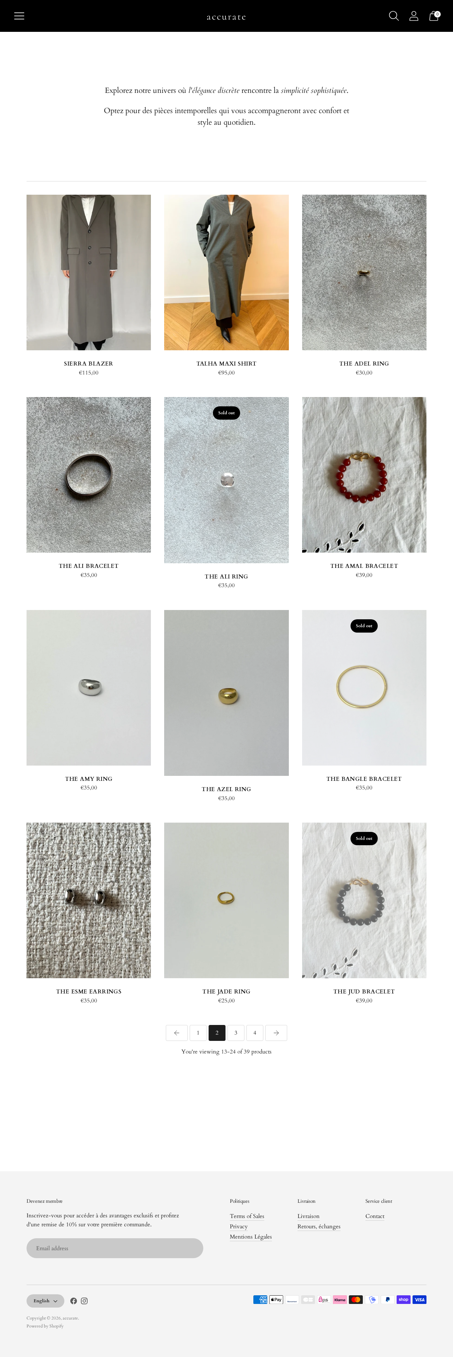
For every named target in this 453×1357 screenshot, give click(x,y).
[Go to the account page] (414, 16)
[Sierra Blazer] (89, 272)
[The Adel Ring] (364, 272)
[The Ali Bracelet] (89, 475)
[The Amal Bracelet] (364, 475)
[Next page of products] (276, 1033)
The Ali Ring (226, 576)
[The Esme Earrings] (89, 900)
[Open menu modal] (19, 16)
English (41, 1301)
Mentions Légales (251, 1237)
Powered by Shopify (45, 1326)
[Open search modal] (394, 16)
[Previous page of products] (177, 1033)
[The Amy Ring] (89, 688)
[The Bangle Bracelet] (364, 688)
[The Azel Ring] (226, 693)
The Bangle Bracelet (364, 779)
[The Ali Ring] (226, 480)
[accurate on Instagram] (84, 1302)
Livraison (308, 1216)
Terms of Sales (247, 1216)
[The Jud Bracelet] (364, 900)
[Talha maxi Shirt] (226, 272)
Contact (374, 1216)
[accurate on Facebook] (74, 1302)
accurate (70, 1318)
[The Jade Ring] (226, 900)
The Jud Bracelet (364, 991)
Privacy (239, 1226)
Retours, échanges (319, 1226)
